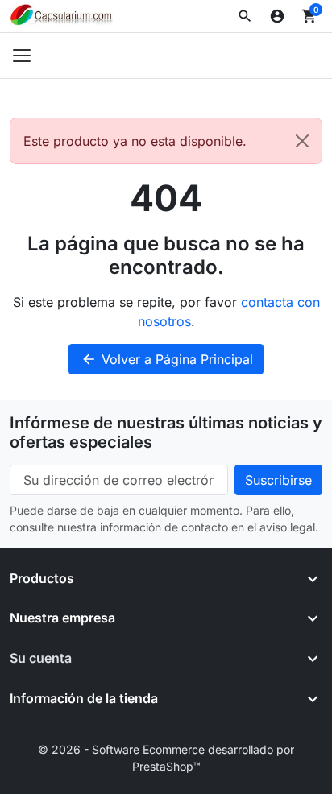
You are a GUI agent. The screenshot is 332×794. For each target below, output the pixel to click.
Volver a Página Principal (167, 359)
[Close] (302, 140)
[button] (245, 16)
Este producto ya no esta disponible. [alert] (135, 141)
